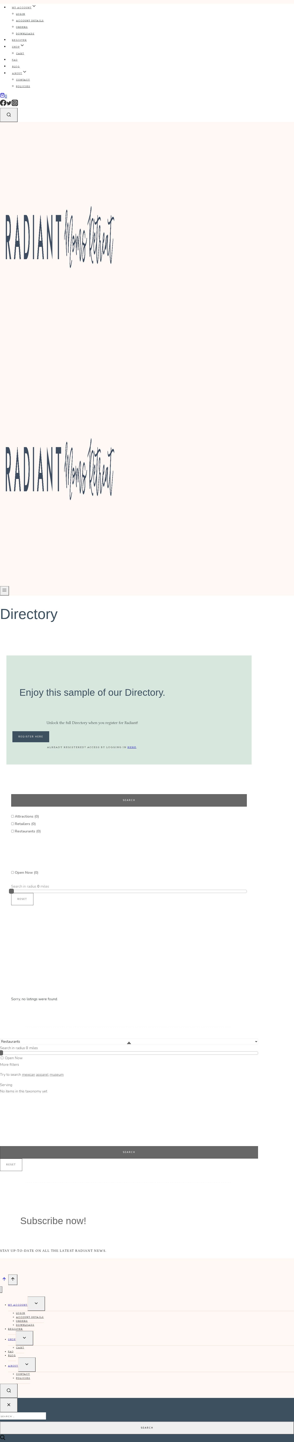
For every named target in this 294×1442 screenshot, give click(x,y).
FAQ (15, 59)
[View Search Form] (9, 115)
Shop (12, 1339)
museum (57, 1074)
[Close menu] (1, 1289)
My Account (18, 1304)
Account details (30, 20)
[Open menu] (4, 591)
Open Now (13, 1058)
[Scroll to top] (4, 1280)
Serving (6, 1084)
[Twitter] (9, 105)
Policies (23, 86)
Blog (16, 66)
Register (19, 39)
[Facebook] (3, 105)
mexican (28, 1074)
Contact (23, 79)
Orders (22, 26)
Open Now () (26, 872)
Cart (20, 53)
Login (20, 13)
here (131, 747)
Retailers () (25, 823)
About (13, 1365)
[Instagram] (15, 105)
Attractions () (26, 816)
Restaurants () (27, 831)
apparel (42, 1074)
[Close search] (9, 1405)
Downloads (25, 33)
